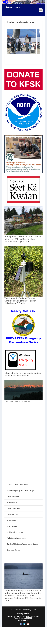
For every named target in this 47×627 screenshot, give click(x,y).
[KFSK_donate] (23, 89)
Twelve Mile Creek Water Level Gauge (22, 544)
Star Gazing (12, 526)
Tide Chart (11, 520)
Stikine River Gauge (15, 532)
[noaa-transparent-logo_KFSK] (23, 131)
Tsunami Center (13, 550)
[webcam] (23, 399)
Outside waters (13, 508)
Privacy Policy (23, 613)
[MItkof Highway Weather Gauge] (23, 296)
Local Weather (13, 496)
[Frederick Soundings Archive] (23, 588)
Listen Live (11, 7)
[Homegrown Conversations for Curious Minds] (23, 234)
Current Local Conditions (17, 484)
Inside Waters (12, 502)
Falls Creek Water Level (16, 538)
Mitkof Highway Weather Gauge (20, 490)
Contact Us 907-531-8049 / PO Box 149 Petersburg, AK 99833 (23, 617)
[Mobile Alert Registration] (20, 370)
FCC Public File (23, 620)
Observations (12, 514)
